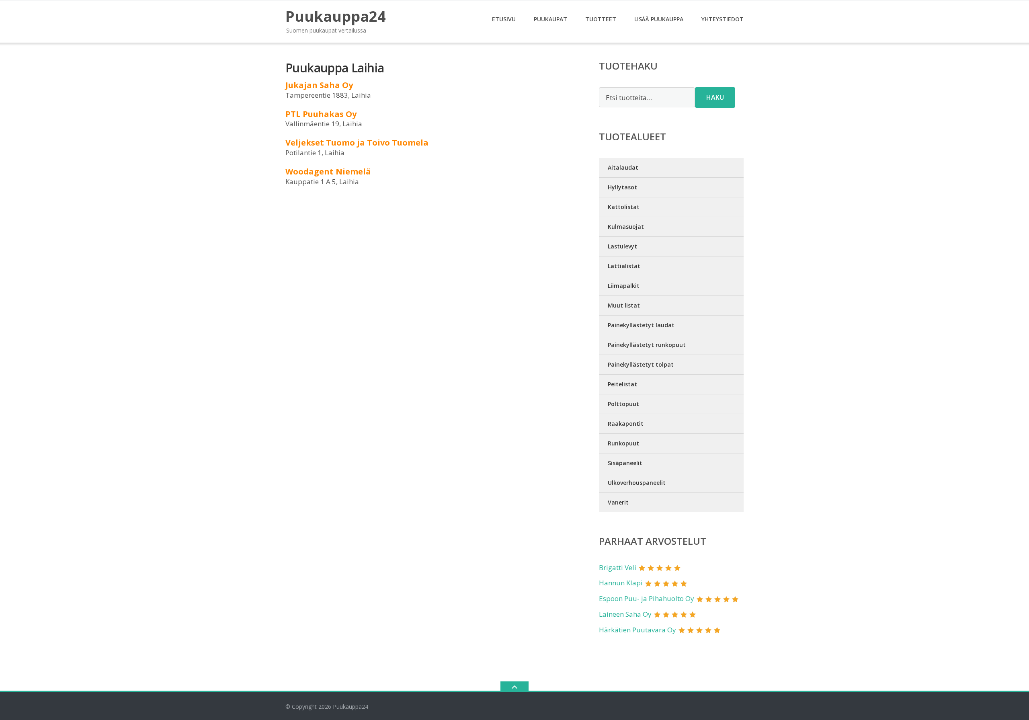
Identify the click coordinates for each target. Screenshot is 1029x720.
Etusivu (504, 19)
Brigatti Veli (617, 567)
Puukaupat (550, 19)
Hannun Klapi (621, 582)
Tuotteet (600, 19)
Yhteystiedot (722, 19)
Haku (715, 97)
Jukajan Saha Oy (319, 85)
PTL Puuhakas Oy (321, 114)
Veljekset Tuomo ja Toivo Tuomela (356, 142)
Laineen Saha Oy (625, 614)
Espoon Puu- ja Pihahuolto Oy (646, 598)
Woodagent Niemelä (328, 171)
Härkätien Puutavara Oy (637, 629)
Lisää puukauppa (658, 19)
